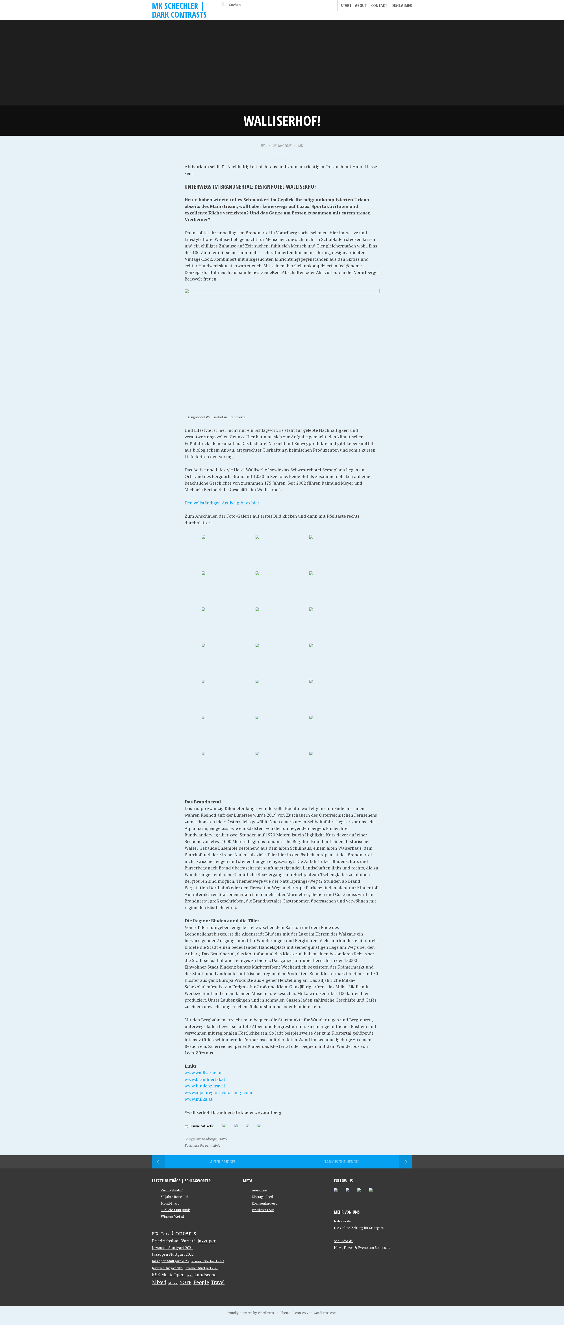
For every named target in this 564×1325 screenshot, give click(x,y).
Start (346, 5)
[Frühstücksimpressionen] (335, 552)
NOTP (185, 1282)
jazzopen (207, 1240)
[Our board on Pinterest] (351, 1193)
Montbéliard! (170, 1203)
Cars (164, 1234)
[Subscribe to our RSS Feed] (362, 1193)
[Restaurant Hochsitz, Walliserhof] (282, 552)
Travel (222, 1139)
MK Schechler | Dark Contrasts (179, 10)
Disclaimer (401, 5)
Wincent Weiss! (172, 1216)
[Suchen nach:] (247, 4)
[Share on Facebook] (216, 1129)
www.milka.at (199, 1099)
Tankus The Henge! (341, 1162)
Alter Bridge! (222, 1162)
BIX (155, 1233)
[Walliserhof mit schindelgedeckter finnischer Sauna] (282, 661)
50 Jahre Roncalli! (174, 1196)
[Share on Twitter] (228, 1129)
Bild (263, 145)
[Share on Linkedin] (251, 1129)
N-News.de (342, 1221)
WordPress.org (263, 1210)
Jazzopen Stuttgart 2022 (173, 1254)
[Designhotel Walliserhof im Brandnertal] (228, 552)
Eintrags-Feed (262, 1196)
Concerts (183, 1233)
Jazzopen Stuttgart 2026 (201, 1268)
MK (300, 145)
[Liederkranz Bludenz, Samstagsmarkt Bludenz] (282, 769)
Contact (379, 5)
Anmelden (259, 1190)
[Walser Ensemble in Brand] (228, 697)
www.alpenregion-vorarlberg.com (218, 1092)
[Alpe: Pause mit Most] (228, 769)
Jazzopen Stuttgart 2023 (170, 1261)
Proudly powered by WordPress (250, 1312)
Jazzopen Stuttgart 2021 (172, 1247)
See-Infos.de (343, 1241)
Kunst (190, 1275)
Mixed (159, 1282)
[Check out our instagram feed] (374, 1193)
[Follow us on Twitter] (339, 1193)
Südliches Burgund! (175, 1210)
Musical (173, 1283)
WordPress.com (324, 1312)
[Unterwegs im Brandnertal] (335, 697)
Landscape (209, 1139)
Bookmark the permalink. (202, 1145)
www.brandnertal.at (205, 1079)
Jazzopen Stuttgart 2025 (167, 1268)
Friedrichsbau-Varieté (174, 1241)
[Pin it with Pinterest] (239, 1129)
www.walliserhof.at (204, 1073)
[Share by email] (263, 1129)
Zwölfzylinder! (172, 1190)
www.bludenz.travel (205, 1086)
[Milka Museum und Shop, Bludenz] (335, 769)
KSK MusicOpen (168, 1275)
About (361, 5)
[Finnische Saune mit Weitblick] (335, 661)
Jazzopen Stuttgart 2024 (207, 1261)
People (201, 1282)
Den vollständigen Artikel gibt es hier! (223, 503)
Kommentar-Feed (264, 1203)
